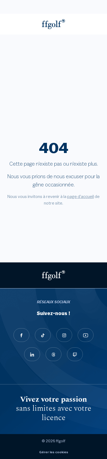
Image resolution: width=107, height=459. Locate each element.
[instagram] (64, 335)
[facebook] (21, 335)
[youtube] (86, 335)
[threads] (53, 354)
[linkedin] (32, 354)
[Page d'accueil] (53, 24)
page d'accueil (80, 196)
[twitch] (75, 354)
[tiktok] (43, 335)
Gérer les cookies (53, 452)
